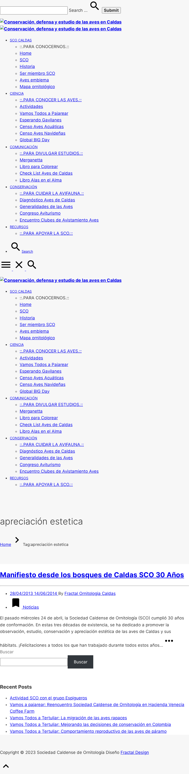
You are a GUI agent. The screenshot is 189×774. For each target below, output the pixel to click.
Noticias (30, 607)
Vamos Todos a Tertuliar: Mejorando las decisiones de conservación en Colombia (90, 724)
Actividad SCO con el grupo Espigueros (48, 697)
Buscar (7, 651)
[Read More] (169, 645)
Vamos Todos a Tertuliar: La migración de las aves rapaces (68, 717)
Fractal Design (135, 752)
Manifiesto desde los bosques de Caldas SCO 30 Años (92, 575)
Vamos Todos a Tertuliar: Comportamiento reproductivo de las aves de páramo (88, 731)
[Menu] (13, 269)
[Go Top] (6, 770)
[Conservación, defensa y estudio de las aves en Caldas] (61, 280)
